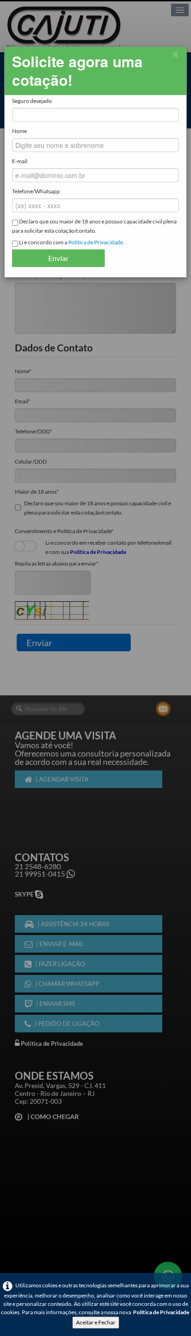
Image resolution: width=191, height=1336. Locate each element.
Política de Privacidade (161, 1312)
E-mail (19, 161)
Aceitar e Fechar (95, 1322)
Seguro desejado (32, 100)
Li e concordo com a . (71, 242)
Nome (19, 130)
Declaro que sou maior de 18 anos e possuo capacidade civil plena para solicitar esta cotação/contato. (94, 226)
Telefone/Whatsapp (36, 191)
